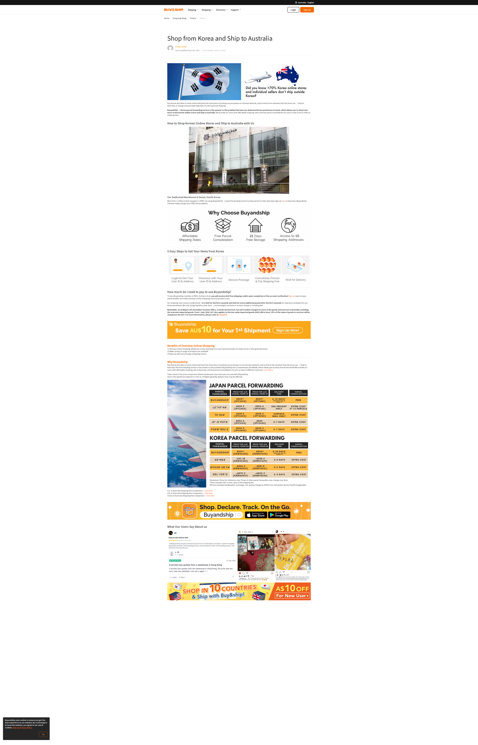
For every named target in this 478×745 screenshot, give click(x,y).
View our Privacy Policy (22, 727)
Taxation (223, 314)
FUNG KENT (181, 46)
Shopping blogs (180, 18)
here (284, 201)
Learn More (268, 370)
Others (193, 18)
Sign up (292, 296)
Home (166, 18)
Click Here (208, 490)
